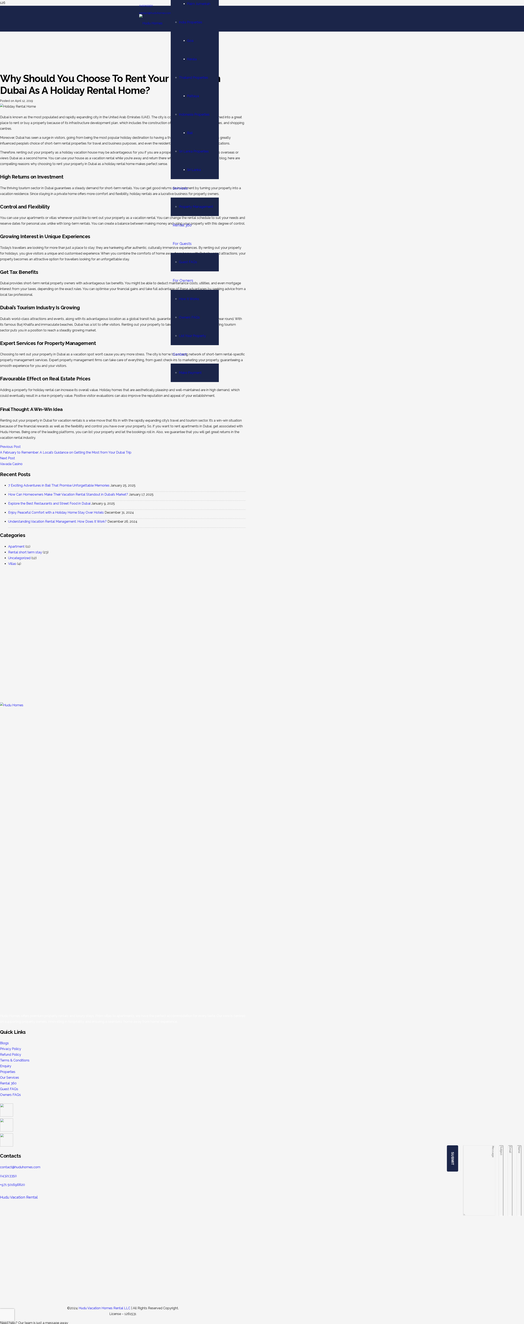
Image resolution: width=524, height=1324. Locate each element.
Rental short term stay (25, 552)
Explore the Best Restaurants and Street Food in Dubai (49, 503)
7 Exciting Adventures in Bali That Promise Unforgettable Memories (59, 485)
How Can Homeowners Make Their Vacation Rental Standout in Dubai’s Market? (68, 494)
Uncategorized (19, 558)
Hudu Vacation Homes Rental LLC (104, 1308)
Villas (12, 564)
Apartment (16, 546)
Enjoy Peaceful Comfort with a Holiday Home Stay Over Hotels (56, 512)
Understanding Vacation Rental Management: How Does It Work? (57, 521)
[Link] (151, 23)
